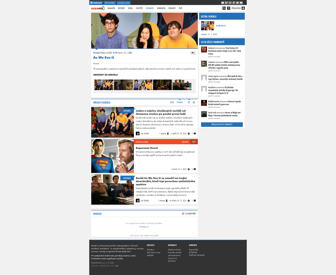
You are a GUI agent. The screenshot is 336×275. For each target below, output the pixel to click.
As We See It (117, 52)
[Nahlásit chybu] (117, 265)
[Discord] (241, 3)
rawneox (211, 62)
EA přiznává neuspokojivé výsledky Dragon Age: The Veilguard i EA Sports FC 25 (223, 90)
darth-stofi (212, 112)
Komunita (161, 8)
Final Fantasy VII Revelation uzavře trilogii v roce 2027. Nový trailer (224, 50)
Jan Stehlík (144, 133)
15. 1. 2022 (179, 169)
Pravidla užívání (174, 252)
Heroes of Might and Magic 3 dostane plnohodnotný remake (224, 114)
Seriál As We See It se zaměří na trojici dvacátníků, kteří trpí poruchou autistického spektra (165, 181)
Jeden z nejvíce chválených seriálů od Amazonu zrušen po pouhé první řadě (161, 112)
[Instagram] (230, 3)
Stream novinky (142, 141)
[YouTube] (222, 3)
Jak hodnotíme (174, 255)
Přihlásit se (144, 226)
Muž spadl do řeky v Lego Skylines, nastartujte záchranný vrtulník (225, 78)
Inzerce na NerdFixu (172, 259)
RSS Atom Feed (153, 252)
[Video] (112, 156)
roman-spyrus (213, 76)
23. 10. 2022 (179, 133)
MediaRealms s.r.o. (99, 262)
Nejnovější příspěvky (193, 250)
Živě (180, 8)
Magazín (111, 8)
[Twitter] (237, 3)
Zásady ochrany (174, 249)
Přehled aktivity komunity (221, 124)
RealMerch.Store (124, 3)
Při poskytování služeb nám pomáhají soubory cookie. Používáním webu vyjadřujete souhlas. (113, 257)
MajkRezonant (213, 101)
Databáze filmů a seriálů (102, 52)
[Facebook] (233, 3)
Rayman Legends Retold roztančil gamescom (224, 103)
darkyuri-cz (212, 48)
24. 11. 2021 (178, 200)
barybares (212, 87)
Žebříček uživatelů (196, 255)
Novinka (127, 110)
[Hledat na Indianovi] (224, 8)
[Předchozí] (96, 84)
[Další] (193, 84)
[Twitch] (226, 3)
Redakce (172, 8)
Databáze (150, 8)
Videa (130, 8)
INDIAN (150, 255)
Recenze (121, 8)
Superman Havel (147, 148)
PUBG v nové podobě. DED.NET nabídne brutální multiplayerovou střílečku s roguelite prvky (224, 64)
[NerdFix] (98, 8)
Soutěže (139, 8)
